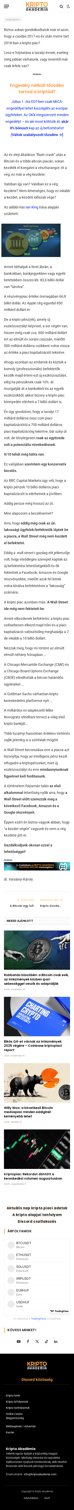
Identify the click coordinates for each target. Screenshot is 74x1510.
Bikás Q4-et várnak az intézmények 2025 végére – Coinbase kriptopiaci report (33, 1045)
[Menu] (6, 6)
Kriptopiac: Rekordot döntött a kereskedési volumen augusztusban (33, 1176)
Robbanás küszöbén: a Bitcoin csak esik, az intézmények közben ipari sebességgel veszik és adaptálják (36, 979)
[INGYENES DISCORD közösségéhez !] (37, 869)
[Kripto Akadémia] (37, 6)
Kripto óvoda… (50, 906)
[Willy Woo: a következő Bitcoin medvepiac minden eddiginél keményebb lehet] (37, 1082)
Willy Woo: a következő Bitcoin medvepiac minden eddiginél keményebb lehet (28, 1112)
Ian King (32, 207)
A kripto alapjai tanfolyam (37, 1214)
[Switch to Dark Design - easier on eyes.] (68, 6)
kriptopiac (13, 19)
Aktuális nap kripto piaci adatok (37, 1208)
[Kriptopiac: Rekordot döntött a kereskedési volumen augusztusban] (37, 1149)
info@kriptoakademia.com (40, 1474)
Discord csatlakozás (37, 1221)
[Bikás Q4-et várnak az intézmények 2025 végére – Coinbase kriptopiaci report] (37, 1016)
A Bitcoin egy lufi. (22, 906)
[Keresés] (61, 6)
